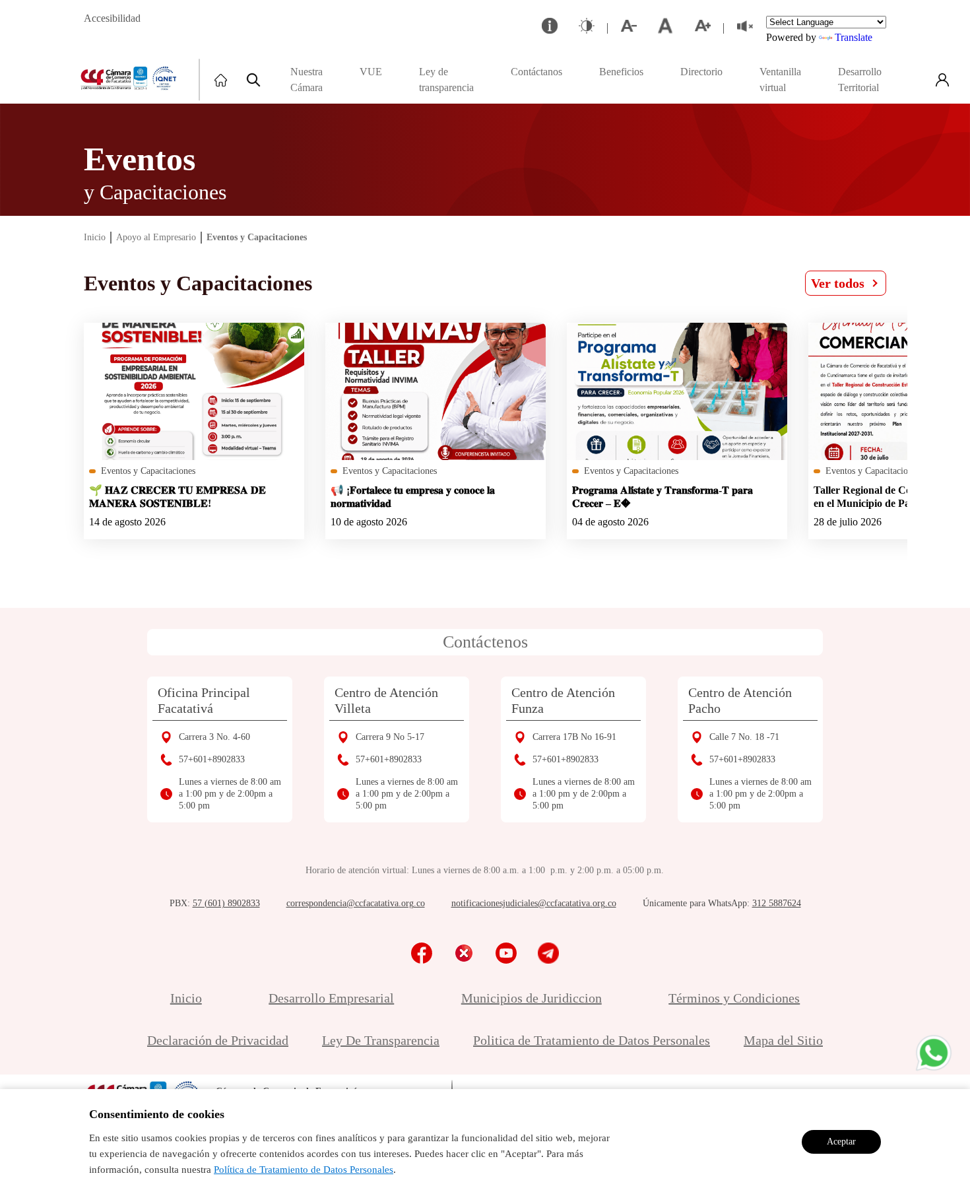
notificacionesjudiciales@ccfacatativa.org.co (533, 903)
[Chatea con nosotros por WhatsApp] (933, 1052)
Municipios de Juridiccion (531, 998)
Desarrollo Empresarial (331, 998)
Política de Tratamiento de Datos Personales (303, 1169)
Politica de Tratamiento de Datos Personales (591, 1040)
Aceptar (841, 1141)
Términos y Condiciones (734, 998)
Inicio (95, 237)
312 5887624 (776, 903)
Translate (853, 37)
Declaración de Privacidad (217, 1040)
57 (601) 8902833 (226, 903)
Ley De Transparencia (380, 1040)
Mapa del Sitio (783, 1040)
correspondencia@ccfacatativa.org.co (355, 903)
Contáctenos (485, 641)
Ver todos (837, 283)
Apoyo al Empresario (156, 237)
